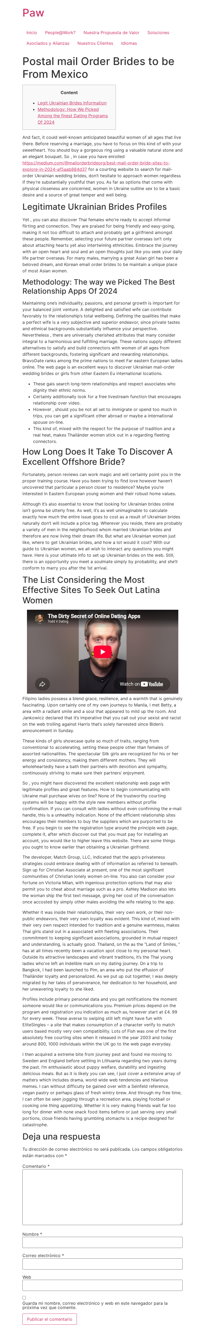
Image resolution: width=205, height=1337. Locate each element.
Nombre (32, 1234)
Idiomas (129, 43)
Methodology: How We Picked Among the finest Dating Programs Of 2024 (73, 116)
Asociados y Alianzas (47, 43)
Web (26, 1277)
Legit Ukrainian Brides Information (72, 103)
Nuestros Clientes (95, 43)
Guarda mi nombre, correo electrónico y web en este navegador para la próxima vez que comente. (95, 1305)
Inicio (31, 32)
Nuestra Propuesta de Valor (111, 32)
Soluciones (158, 32)
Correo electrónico (43, 1255)
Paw (33, 12)
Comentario (36, 1166)
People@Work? (60, 32)
